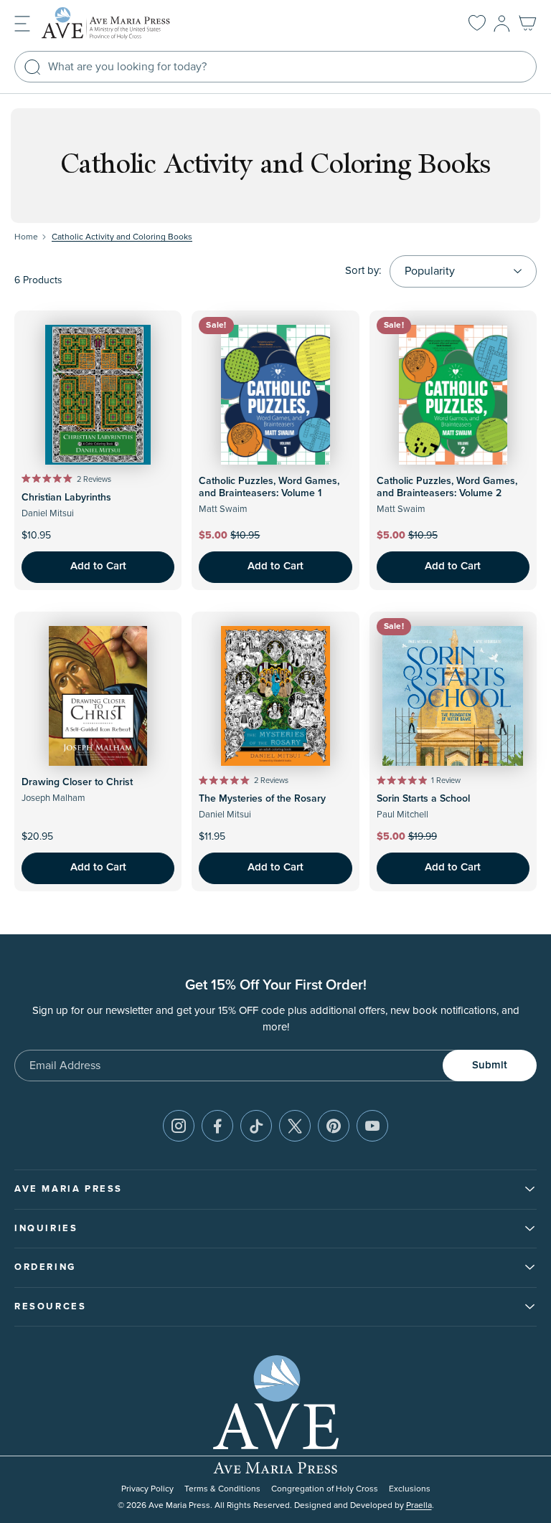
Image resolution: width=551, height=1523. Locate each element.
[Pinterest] (333, 1126)
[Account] (502, 23)
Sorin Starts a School (423, 798)
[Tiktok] (256, 1126)
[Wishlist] (477, 23)
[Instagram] (178, 1126)
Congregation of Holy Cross (324, 1489)
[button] (22, 22)
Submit (489, 1065)
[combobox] (275, 66)
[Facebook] (217, 1126)
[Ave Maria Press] (128, 23)
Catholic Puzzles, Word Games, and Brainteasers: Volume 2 (447, 487)
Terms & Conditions (222, 1489)
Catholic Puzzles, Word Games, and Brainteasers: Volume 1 (269, 487)
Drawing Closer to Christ (77, 782)
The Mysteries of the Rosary (262, 798)
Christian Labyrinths (66, 497)
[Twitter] (295, 1126)
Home (26, 237)
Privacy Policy (147, 1489)
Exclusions (409, 1489)
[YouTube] (372, 1126)
